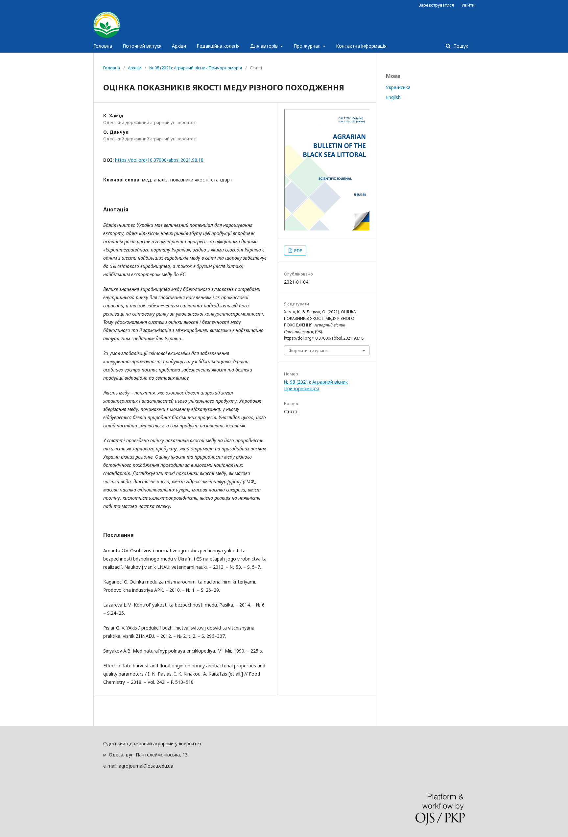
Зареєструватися (436, 5)
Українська (398, 87)
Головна (102, 46)
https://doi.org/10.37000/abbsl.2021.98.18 (159, 160)
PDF (297, 250)
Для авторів (264, 46)
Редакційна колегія (218, 46)
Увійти (468, 5)
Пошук (460, 46)
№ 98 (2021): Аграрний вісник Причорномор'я (195, 68)
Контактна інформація (361, 46)
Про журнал (308, 46)
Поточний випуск (142, 46)
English (393, 97)
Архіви (179, 46)
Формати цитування (310, 350)
